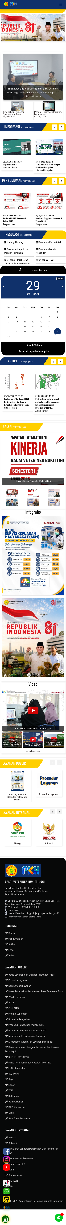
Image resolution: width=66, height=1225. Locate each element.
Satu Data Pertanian (19, 1116)
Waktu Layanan (16, 995)
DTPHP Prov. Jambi (18, 1055)
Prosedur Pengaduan (19, 1017)
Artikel (11, 942)
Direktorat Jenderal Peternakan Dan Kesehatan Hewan (31, 1149)
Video (11, 953)
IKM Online (14, 1072)
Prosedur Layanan (48, 792)
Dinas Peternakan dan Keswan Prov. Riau (29, 1061)
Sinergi (17, 842)
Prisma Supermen (17, 1012)
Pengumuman (15, 937)
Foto (11, 948)
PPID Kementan (16, 1105)
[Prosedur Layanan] (48, 779)
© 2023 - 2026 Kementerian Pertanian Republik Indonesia (33, 1199)
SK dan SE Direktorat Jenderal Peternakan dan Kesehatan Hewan (17, 264)
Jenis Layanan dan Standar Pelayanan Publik (17, 795)
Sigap (11, 1077)
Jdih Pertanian (16, 1100)
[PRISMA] (6, 1207)
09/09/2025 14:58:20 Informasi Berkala (12, 164)
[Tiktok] (6, 1183)
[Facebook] (6, 1151)
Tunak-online (15, 1173)
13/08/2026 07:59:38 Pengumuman (14, 220)
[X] (6, 1175)
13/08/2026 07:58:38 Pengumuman (49, 220)
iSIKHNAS (13, 1006)
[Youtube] (6, 1167)
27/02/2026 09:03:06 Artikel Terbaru (16, 402)
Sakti (11, 1168)
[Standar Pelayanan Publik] (6, 1199)
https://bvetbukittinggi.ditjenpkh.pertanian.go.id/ (34, 911)
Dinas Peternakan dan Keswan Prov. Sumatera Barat (36, 989)
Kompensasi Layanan (19, 984)
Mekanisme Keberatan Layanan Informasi (30, 1040)
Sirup (11, 1111)
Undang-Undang (14, 242)
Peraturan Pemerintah (50, 242)
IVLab (11, 1001)
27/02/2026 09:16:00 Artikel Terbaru (47, 403)
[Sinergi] (17, 828)
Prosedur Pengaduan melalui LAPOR (27, 1029)
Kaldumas (13, 1094)
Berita (11, 931)
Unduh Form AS (16, 1162)
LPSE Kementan (16, 1066)
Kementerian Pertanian (20, 1156)
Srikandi (48, 842)
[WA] (6, 1191)
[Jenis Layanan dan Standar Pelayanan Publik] (17, 779)
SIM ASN (13, 1179)
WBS (10, 1088)
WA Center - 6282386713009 (23, 905)
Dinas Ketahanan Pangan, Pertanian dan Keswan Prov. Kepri (32, 1047)
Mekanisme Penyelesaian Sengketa (26, 1034)
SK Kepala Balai (46, 260)
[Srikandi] (48, 828)
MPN (10, 1184)
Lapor (11, 1083)
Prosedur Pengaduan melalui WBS (26, 1023)
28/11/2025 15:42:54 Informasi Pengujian (48, 166)
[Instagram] (6, 1159)
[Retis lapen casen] (17, 147)
